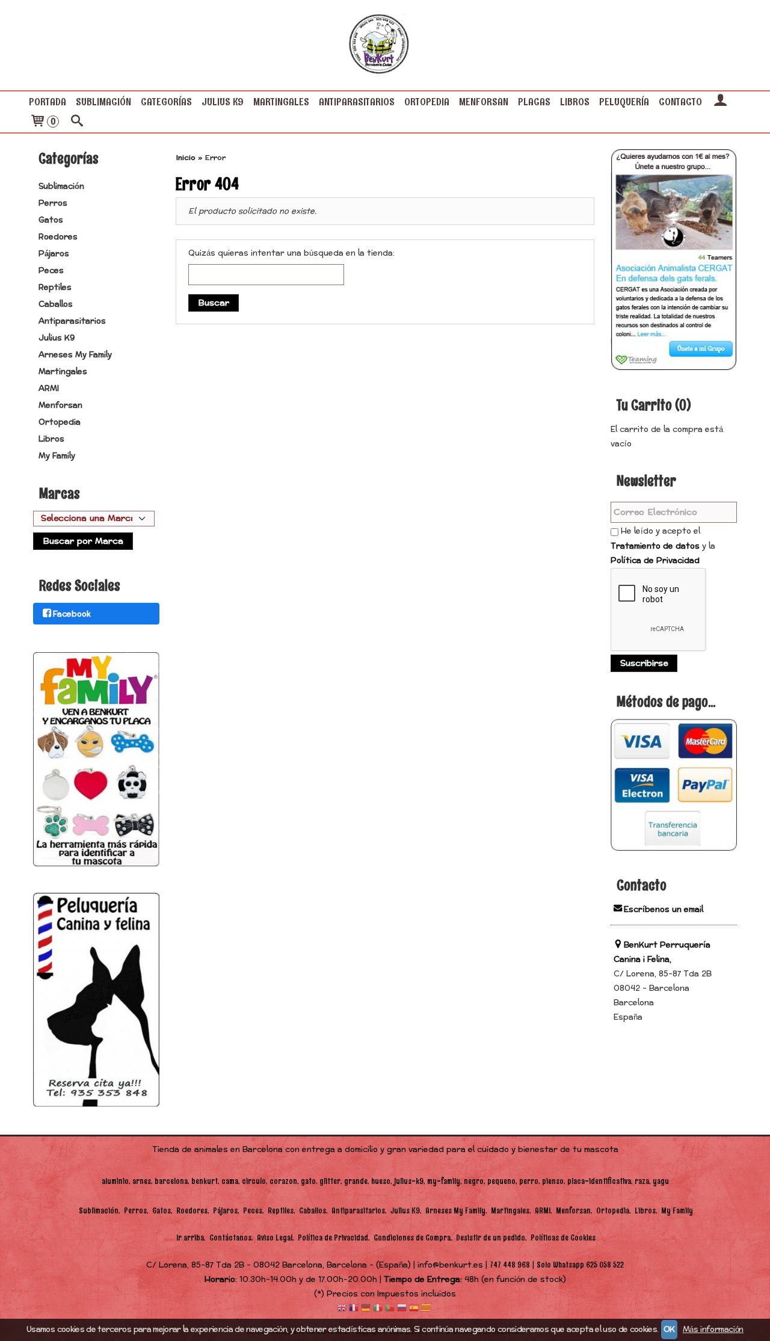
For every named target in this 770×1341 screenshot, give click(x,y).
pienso (553, 1181)
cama (229, 1181)
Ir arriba (190, 1238)
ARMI (48, 388)
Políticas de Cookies (563, 1238)
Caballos (55, 304)
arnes (141, 1181)
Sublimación (103, 101)
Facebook (72, 614)
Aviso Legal (274, 1238)
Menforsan (483, 101)
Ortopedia (426, 101)
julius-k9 (409, 1181)
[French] (354, 1309)
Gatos (50, 220)
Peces (51, 271)
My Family (56, 456)
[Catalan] (427, 1309)
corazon (283, 1181)
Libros (575, 101)
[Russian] (402, 1309)
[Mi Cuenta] (720, 101)
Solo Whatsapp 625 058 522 (580, 1265)
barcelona (171, 1181)
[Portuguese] (390, 1309)
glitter (329, 1181)
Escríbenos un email (663, 909)
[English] (341, 1309)
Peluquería (624, 101)
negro (474, 1181)
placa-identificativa (599, 1181)
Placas (534, 101)
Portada (47, 101)
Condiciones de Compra (412, 1238)
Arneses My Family (75, 355)
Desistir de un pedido (490, 1238)
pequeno (501, 1181)
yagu (661, 1181)
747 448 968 (510, 1265)
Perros (52, 203)
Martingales (281, 101)
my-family (443, 1181)
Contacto (680, 101)
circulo (254, 1181)
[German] (366, 1309)
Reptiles (55, 287)
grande (356, 1181)
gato (308, 1181)
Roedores (58, 237)
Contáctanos (230, 1238)
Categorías (166, 101)
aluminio (115, 1181)
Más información (713, 1329)
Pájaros (53, 254)
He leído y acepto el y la (663, 546)
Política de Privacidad (655, 560)
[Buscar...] (77, 122)
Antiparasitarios (357, 101)
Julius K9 (223, 101)
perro (528, 1181)
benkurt (204, 1181)
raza (642, 1181)
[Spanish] (414, 1309)
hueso (380, 1181)
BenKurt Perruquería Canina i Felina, (662, 952)
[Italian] (378, 1309)
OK (669, 1329)
